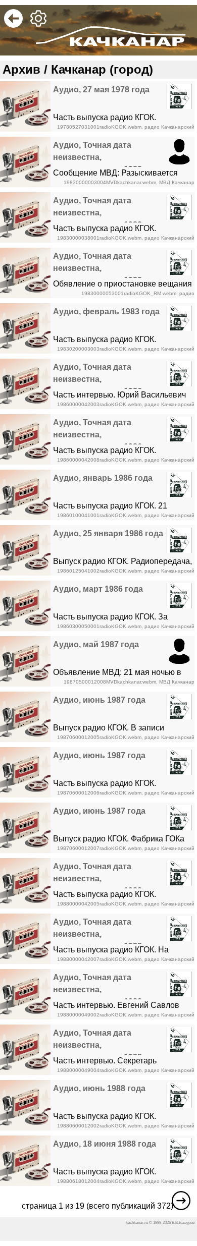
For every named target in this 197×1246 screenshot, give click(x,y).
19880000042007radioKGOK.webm (99, 959)
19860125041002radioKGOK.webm (99, 571)
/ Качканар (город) (96, 69)
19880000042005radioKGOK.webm (99, 904)
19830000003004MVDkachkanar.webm (110, 182)
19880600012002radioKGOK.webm (99, 1125)
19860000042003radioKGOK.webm (99, 404)
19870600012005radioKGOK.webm (99, 737)
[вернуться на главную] (15, 25)
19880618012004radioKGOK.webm (99, 1181)
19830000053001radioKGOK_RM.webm (128, 293)
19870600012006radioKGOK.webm (99, 793)
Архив (21, 69)
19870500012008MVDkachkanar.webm (110, 682)
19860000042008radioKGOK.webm (99, 460)
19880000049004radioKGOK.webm (99, 1070)
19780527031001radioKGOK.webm (99, 127)
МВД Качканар (176, 182)
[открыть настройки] (40, 25)
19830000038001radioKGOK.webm (99, 238)
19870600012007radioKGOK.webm (99, 848)
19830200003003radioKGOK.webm (99, 349)
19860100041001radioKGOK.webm (99, 515)
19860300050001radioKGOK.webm (99, 626)
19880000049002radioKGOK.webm (99, 1014)
